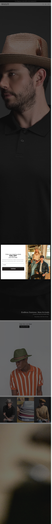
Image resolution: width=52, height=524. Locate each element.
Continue (13, 269)
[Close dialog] (49, 246)
